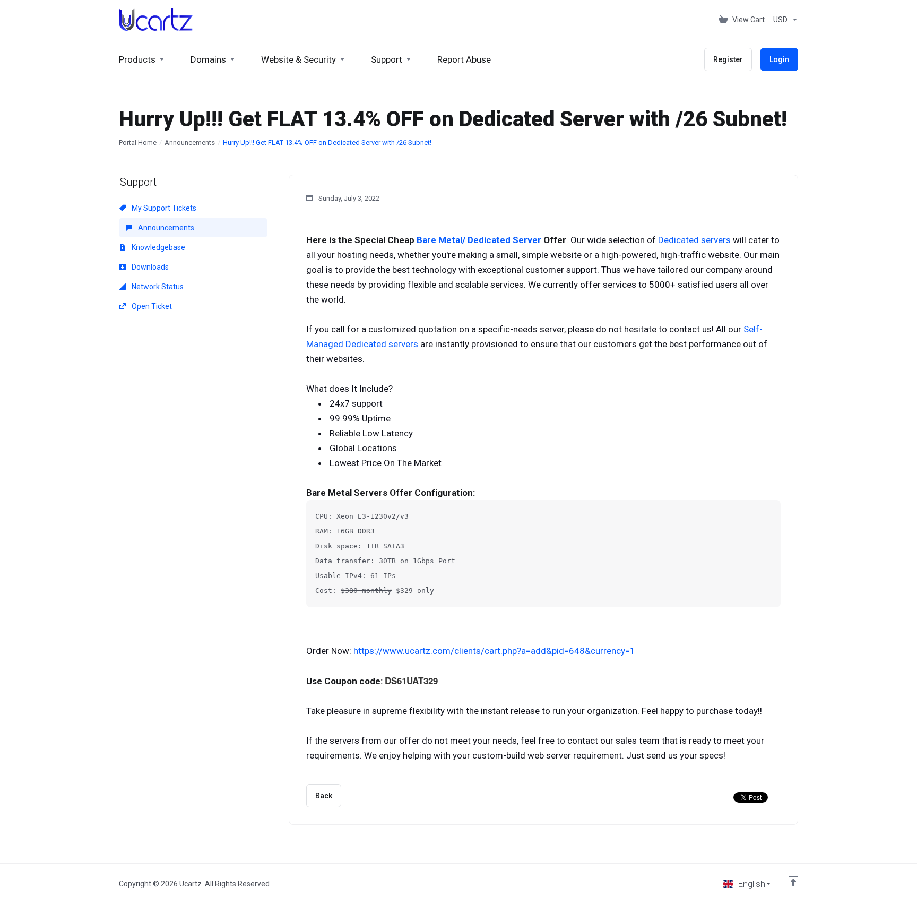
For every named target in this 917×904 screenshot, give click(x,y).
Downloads (149, 267)
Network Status (157, 286)
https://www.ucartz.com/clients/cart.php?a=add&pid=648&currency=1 (494, 650)
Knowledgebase (157, 247)
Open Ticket (151, 306)
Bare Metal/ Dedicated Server (479, 240)
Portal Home (138, 143)
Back (323, 795)
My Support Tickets (163, 208)
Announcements (190, 143)
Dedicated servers (694, 240)
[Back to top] (793, 881)
